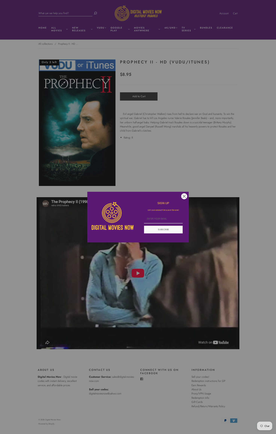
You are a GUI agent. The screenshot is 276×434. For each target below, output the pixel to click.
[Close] (184, 196)
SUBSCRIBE (163, 229)
